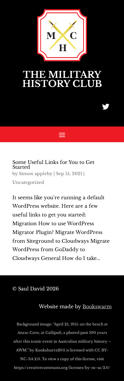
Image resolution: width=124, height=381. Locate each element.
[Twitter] (105, 106)
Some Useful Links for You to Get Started (53, 164)
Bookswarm (97, 306)
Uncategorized (28, 182)
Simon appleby (35, 173)
